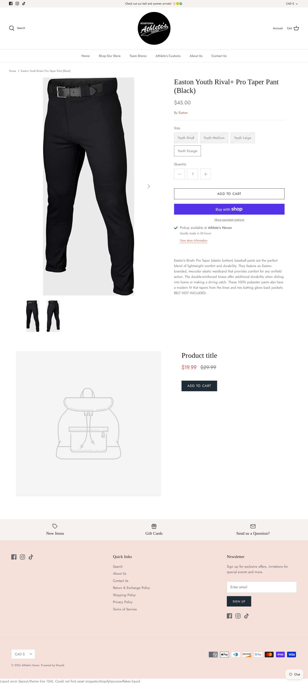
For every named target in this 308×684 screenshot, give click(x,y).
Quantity (180, 164)
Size (177, 128)
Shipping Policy (124, 595)
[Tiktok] (23, 3)
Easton (183, 112)
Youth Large (242, 137)
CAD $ (290, 4)
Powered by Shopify (52, 665)
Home (85, 56)
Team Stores (138, 56)
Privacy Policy (123, 602)
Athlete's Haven (30, 665)
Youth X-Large (187, 150)
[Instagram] (17, 3)
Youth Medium (214, 137)
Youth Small (186, 137)
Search (118, 566)
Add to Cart (229, 193)
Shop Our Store (110, 56)
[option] (88, 186)
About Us (196, 56)
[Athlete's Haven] (154, 28)
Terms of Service (125, 609)
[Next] (149, 186)
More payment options (229, 220)
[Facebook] (10, 3)
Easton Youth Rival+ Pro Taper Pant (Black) (46, 71)
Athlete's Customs (168, 56)
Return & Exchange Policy (131, 587)
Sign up (239, 601)
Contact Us (219, 56)
